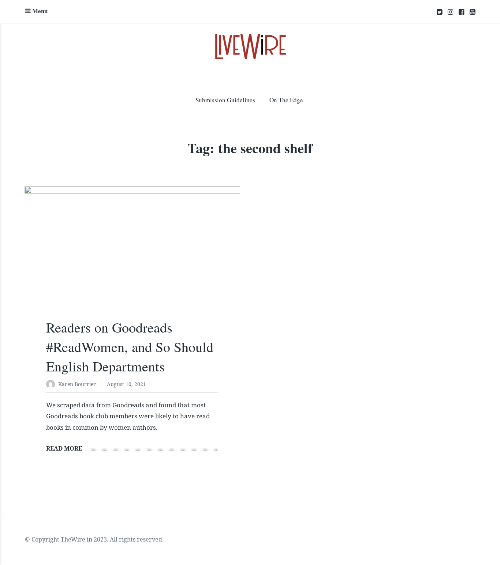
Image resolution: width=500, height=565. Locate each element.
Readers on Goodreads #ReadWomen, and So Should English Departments (129, 346)
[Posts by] (52, 385)
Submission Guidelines (225, 100)
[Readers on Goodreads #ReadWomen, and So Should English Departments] (132, 258)
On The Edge (286, 100)
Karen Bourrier (77, 384)
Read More (64, 448)
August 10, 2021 (126, 384)
